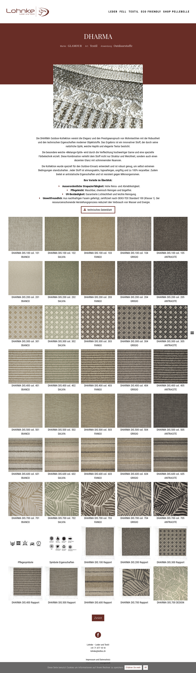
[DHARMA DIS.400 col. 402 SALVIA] (62, 370)
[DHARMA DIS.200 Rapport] (134, 545)
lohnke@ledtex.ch (98, 651)
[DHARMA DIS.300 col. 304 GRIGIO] (134, 326)
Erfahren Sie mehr (133, 667)
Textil (134, 11)
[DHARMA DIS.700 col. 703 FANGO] (98, 503)
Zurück (98, 617)
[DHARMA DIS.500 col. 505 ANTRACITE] (170, 415)
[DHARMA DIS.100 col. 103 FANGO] (98, 238)
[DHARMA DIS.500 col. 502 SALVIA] (62, 415)
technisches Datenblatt (100, 209)
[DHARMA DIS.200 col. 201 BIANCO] (25, 282)
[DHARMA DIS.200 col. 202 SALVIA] (62, 282)
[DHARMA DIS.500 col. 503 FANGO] (98, 415)
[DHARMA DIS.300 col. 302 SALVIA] (62, 326)
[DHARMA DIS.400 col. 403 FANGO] (98, 370)
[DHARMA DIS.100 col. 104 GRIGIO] (134, 238)
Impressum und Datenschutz (98, 659)
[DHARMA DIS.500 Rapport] (62, 585)
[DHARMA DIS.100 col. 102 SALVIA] (62, 238)
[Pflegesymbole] (25, 545)
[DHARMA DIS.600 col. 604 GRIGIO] (134, 459)
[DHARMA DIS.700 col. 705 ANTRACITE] (170, 503)
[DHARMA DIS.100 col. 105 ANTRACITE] (170, 238)
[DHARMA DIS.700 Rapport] (134, 585)
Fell (123, 11)
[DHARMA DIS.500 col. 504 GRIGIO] (134, 415)
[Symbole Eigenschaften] (62, 545)
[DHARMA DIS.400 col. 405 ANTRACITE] (170, 370)
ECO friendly (151, 11)
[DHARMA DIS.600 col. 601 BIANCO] (25, 459)
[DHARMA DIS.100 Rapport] (98, 545)
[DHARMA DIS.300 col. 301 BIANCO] (25, 326)
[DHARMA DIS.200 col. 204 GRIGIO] (134, 282)
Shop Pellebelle (176, 11)
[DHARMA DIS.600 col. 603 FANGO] (98, 459)
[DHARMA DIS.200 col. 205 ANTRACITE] (170, 282)
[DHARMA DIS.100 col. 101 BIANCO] (25, 238)
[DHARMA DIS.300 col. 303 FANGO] (98, 326)
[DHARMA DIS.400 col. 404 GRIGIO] (134, 370)
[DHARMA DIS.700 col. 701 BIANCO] (25, 503)
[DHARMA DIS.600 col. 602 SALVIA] (62, 459)
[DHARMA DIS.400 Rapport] (25, 585)
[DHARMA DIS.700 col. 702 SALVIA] (62, 503)
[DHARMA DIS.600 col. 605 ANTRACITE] (170, 459)
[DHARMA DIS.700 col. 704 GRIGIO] (134, 503)
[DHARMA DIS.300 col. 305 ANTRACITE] (170, 326)
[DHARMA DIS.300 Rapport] (170, 545)
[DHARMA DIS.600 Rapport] (98, 585)
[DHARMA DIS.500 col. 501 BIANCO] (25, 415)
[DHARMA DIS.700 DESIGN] (170, 585)
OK (145, 667)
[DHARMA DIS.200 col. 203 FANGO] (98, 282)
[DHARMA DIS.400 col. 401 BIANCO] (25, 370)
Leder (113, 11)
